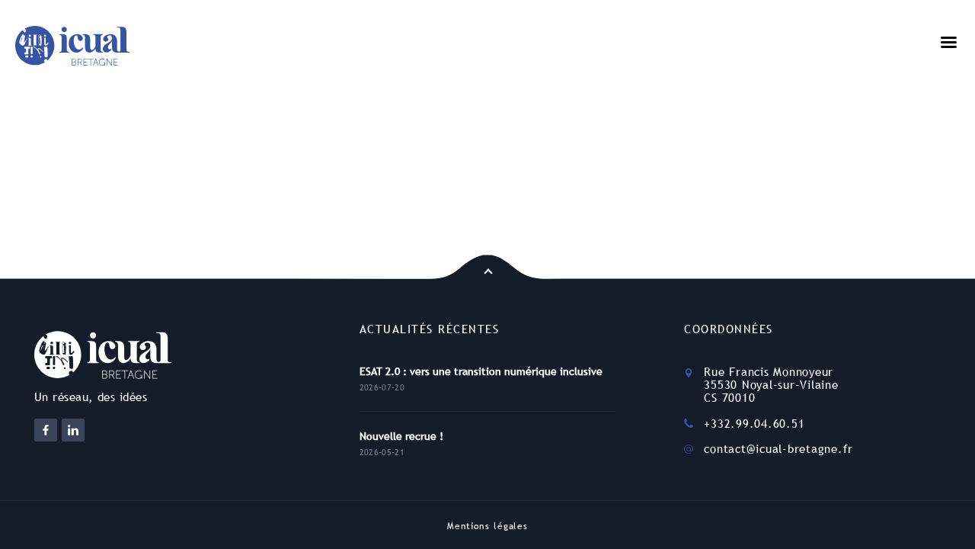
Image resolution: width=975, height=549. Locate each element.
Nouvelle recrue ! (401, 436)
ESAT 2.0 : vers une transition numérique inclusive (481, 371)
